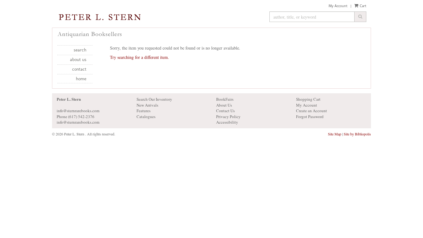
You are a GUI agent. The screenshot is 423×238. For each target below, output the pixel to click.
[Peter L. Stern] (158, 17)
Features (143, 110)
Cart (362, 6)
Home (81, 79)
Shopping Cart (308, 99)
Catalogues (146, 116)
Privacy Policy (228, 116)
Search (80, 50)
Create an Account (311, 110)
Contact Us (225, 110)
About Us (78, 59)
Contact (79, 69)
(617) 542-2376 (81, 116)
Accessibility (227, 122)
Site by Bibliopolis (357, 133)
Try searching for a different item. (139, 57)
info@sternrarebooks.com (78, 122)
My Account (338, 6)
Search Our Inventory (154, 99)
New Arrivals (147, 105)
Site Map (334, 133)
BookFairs (224, 99)
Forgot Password (310, 116)
